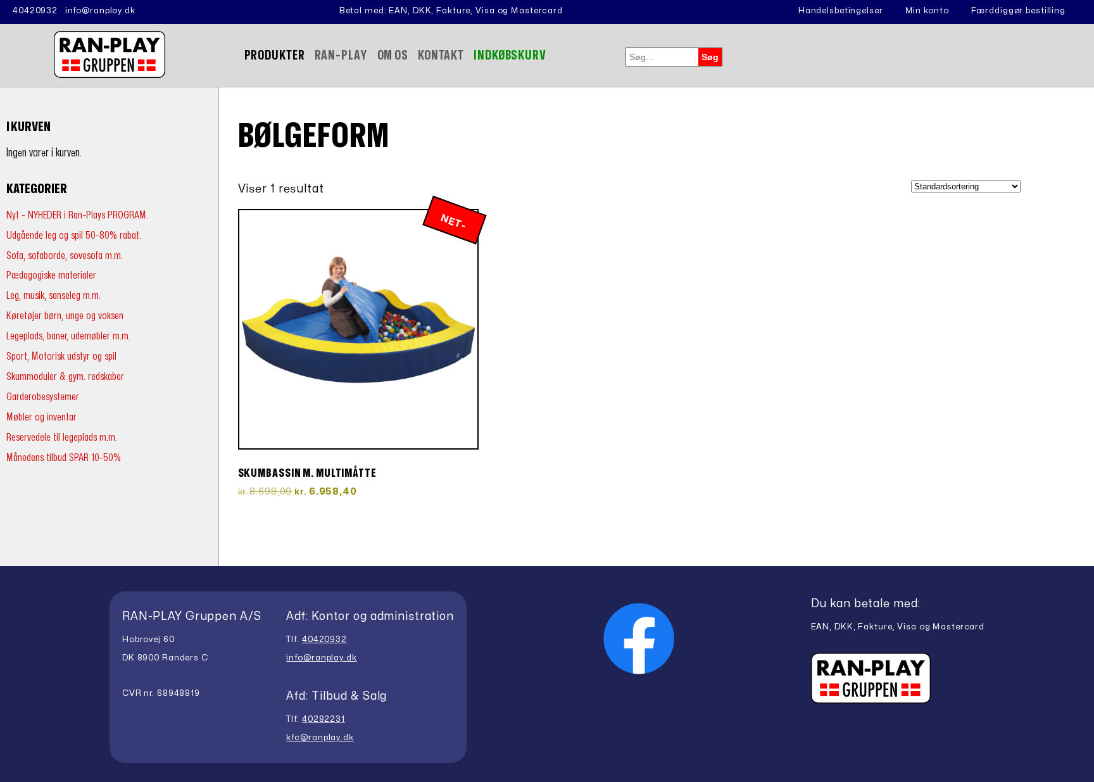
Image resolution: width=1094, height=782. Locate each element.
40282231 (323, 719)
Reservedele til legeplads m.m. (61, 437)
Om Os (392, 55)
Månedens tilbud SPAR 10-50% (63, 457)
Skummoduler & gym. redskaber (65, 376)
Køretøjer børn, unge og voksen (64, 315)
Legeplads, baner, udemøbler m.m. (68, 336)
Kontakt (441, 55)
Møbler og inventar (41, 417)
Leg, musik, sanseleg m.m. (53, 295)
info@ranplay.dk (100, 11)
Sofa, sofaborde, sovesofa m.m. (64, 255)
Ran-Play (341, 55)
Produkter (274, 55)
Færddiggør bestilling (1018, 11)
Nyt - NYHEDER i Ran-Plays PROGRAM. (77, 215)
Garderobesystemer (42, 396)
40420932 (35, 11)
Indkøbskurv (510, 55)
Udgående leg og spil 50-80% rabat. (73, 235)
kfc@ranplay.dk (319, 737)
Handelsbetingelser (840, 11)
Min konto (927, 11)
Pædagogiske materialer (51, 275)
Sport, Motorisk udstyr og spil (61, 356)
